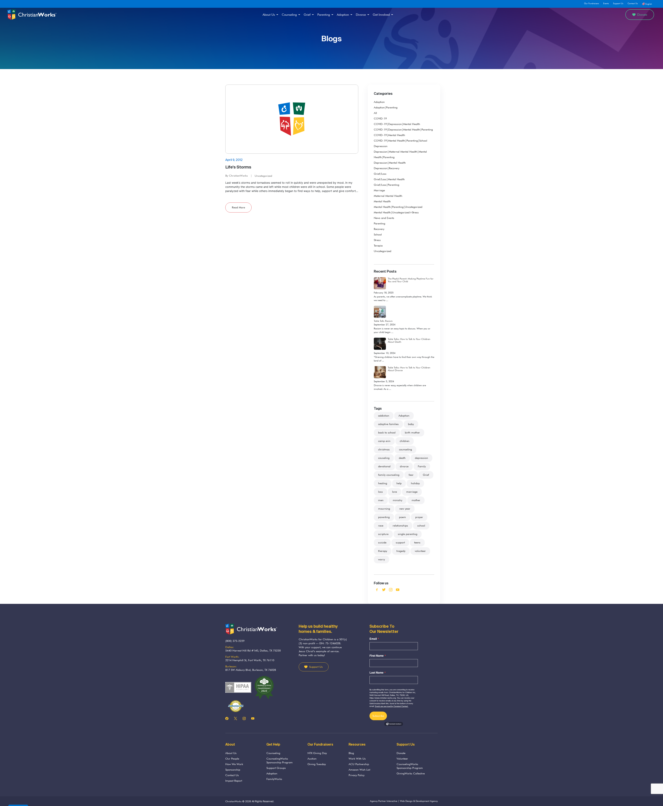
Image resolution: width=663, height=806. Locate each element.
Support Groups (276, 768)
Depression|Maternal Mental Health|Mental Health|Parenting (400, 154)
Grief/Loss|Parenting (386, 184)
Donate (642, 14)
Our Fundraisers (591, 3)
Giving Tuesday (317, 764)
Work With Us (357, 758)
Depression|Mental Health (390, 162)
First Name (376, 655)
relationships (400, 525)
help (399, 483)
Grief (307, 14)
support (400, 542)
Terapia (378, 245)
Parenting (323, 14)
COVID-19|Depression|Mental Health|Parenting (403, 129)
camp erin (384, 441)
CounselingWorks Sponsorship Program (279, 760)
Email (373, 638)
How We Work (234, 764)
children (404, 441)
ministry (397, 500)
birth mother (412, 432)
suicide (382, 542)
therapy (382, 551)
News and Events (384, 218)
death (402, 458)
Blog (351, 753)
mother (416, 500)
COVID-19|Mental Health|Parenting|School (400, 140)
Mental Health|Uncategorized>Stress (396, 212)
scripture (383, 534)
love (394, 491)
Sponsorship (232, 769)
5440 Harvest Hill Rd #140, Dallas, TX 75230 (253, 650)
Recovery (379, 229)
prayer (419, 517)
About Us (269, 14)
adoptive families (388, 424)
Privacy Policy (356, 775)
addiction (383, 415)
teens (417, 542)
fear (411, 474)
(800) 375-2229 (234, 641)
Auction (312, 758)
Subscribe (378, 715)
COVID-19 (380, 118)
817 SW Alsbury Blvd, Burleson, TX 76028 (250, 670)
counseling (405, 449)
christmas (384, 449)
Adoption (343, 14)
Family (422, 466)
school (421, 525)
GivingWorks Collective (411, 773)
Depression (380, 146)
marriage (411, 491)
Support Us (618, 3)
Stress (377, 240)
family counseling (388, 474)
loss (380, 491)
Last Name (376, 672)
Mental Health (382, 201)
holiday (415, 483)
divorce (404, 466)
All (375, 113)
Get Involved (381, 14)
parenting (384, 517)
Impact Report (233, 780)
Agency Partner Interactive (383, 801)
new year (404, 508)
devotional (384, 466)
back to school (387, 432)
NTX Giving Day (317, 753)
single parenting (407, 534)
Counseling (289, 14)
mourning (384, 508)
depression (421, 458)
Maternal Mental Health (388, 195)
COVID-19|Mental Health (389, 135)
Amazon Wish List (359, 769)
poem (402, 517)
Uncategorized (263, 175)
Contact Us (633, 3)
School (378, 234)
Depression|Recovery (386, 168)
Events (606, 3)
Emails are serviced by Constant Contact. (391, 706)
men (380, 500)
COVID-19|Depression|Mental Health (397, 124)
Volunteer (402, 758)
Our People (232, 758)
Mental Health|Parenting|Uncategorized (398, 207)
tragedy (400, 551)
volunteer (420, 551)
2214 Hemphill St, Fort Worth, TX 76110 (249, 660)
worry (381, 559)
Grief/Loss (380, 173)
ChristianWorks (233, 801)
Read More (238, 207)
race (380, 525)
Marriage (379, 190)
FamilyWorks (274, 779)
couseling (384, 458)
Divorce (361, 14)
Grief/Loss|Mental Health (389, 179)
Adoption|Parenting (385, 107)
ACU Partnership (359, 764)
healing (382, 483)
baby (411, 424)
